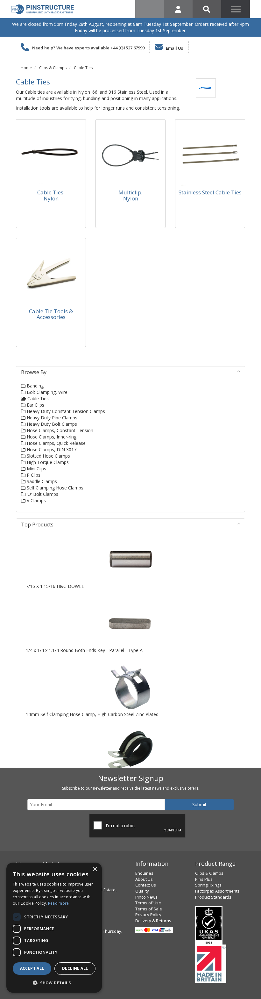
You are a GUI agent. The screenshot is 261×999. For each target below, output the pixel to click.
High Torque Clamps (47, 462)
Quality (142, 891)
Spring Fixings (208, 885)
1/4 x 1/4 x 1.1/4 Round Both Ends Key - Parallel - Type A (84, 650)
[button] (54, 982)
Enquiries (144, 873)
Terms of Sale (148, 909)
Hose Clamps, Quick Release (55, 443)
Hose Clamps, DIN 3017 (50, 449)
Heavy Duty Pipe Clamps (51, 418)
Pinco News (146, 897)
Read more (58, 903)
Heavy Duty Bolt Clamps (51, 424)
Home (26, 67)
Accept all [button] (32, 968)
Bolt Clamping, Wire (46, 392)
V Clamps (35, 500)
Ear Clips (34, 405)
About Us (144, 879)
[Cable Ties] (206, 88)
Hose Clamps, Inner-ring (50, 437)
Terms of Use (148, 903)
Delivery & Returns (153, 920)
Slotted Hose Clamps (47, 456)
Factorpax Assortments (217, 891)
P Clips (32, 475)
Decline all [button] (75, 968)
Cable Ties (83, 67)
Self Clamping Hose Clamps (54, 488)
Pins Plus (204, 879)
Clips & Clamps (53, 67)
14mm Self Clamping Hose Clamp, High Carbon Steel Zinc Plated (92, 714)
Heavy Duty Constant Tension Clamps (65, 411)
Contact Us (145, 885)
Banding (34, 386)
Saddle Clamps (41, 481)
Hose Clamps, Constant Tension (59, 430)
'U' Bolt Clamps (41, 494)
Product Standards (213, 897)
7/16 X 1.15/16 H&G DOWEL (55, 586)
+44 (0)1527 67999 (127, 48)
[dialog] (54, 928)
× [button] (94, 869)
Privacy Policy (148, 914)
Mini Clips (35, 469)
